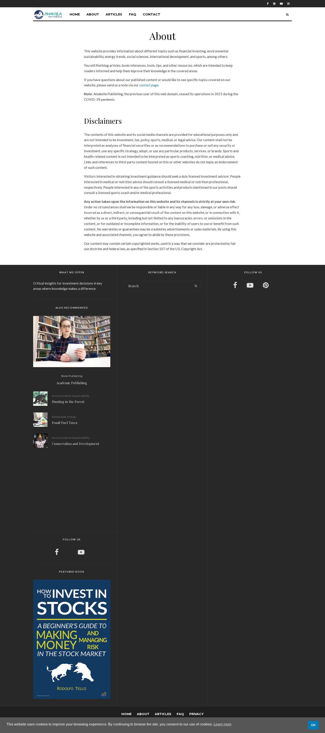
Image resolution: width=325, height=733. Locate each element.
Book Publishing (71, 376)
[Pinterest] (274, 3)
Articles (114, 14)
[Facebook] (268, 3)
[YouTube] (281, 3)
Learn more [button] (222, 724)
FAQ (132, 14)
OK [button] (313, 725)
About (92, 14)
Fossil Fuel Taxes (64, 423)
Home (75, 14)
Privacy (196, 714)
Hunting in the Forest (68, 402)
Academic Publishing (71, 383)
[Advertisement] (71, 492)
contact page (149, 85)
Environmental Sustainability (71, 395)
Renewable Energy (64, 416)
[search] (196, 286)
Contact (151, 14)
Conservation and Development (75, 444)
